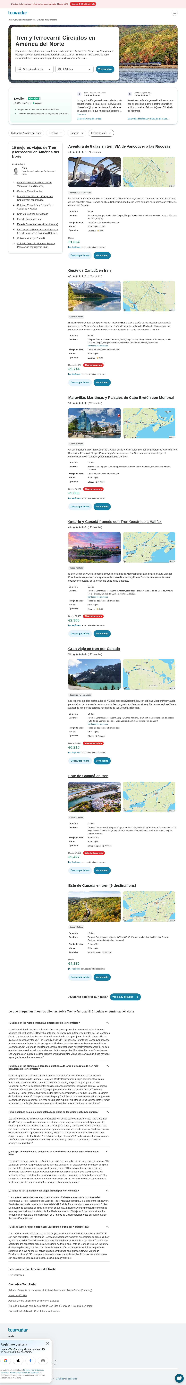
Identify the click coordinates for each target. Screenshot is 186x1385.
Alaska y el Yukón (17, 1295)
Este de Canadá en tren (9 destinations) (37, 224)
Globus (91, 482)
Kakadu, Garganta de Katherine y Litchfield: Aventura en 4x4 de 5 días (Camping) (50, 1290)
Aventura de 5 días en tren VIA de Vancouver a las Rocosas (34, 184)
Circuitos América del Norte (24, 20)
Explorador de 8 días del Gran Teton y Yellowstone (34, 1311)
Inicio (10, 20)
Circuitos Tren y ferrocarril (47, 20)
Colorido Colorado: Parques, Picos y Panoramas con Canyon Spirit (36, 245)
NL (52, 1362)
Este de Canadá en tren (29, 219)
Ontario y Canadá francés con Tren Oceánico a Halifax (35, 207)
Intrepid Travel (94, 846)
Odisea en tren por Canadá (31, 238)
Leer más (81, 114)
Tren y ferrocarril (16, 1275)
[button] (123, 247)
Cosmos (91, 358)
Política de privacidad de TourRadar (24, 1373)
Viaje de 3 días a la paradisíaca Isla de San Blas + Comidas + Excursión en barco (50, 1306)
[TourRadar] (18, 12)
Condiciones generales (66, 1379)
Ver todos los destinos (98, 346)
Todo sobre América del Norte (26, 133)
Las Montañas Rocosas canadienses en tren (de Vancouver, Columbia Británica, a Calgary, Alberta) (37, 231)
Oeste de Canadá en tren (89, 119)
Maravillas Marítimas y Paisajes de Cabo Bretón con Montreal (147, 119)
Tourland (92, 231)
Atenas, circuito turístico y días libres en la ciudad (33, 1300)
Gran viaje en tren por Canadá (32, 214)
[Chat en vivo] (179, 1378)
